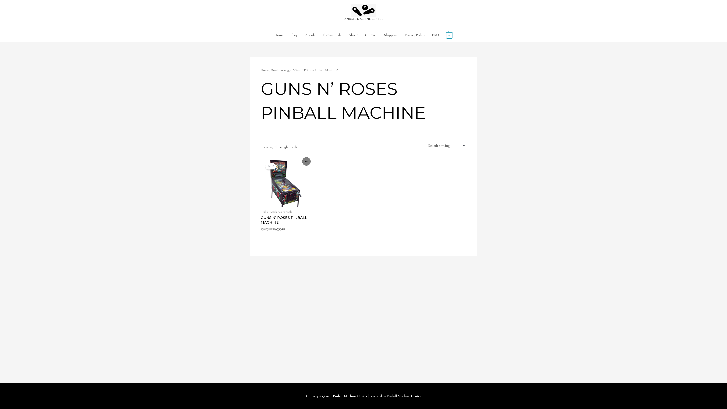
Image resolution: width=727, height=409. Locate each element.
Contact (371, 35)
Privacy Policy (415, 35)
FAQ (435, 35)
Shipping (391, 35)
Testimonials (332, 35)
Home (279, 35)
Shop (294, 35)
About (353, 35)
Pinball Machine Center (364, 19)
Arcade (310, 35)
